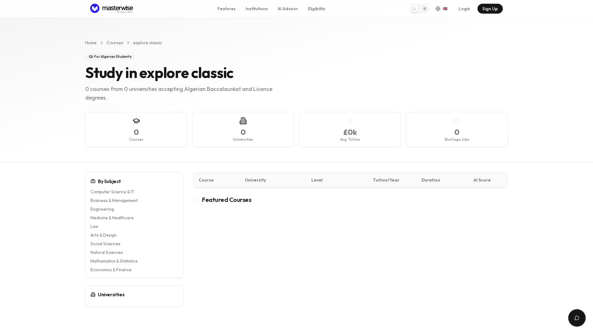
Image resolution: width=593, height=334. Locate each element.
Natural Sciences (106, 252)
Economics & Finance (111, 269)
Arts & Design (103, 235)
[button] (419, 9)
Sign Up (490, 8)
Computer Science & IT (112, 192)
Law (94, 226)
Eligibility (316, 8)
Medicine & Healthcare (112, 218)
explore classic (147, 42)
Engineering (102, 209)
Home (91, 42)
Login (464, 8)
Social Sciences (105, 243)
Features (226, 8)
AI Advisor (288, 8)
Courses (115, 42)
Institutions (257, 8)
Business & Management (114, 200)
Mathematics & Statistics (114, 261)
